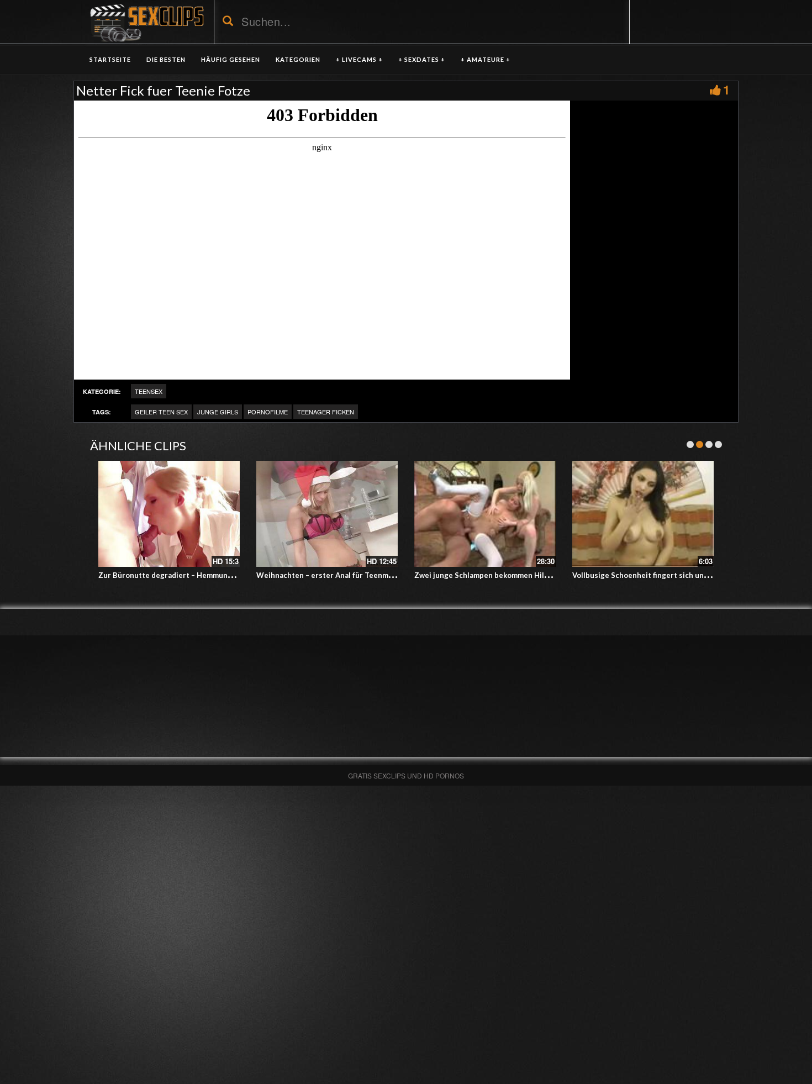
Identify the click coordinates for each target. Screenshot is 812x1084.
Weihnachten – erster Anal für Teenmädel (329, 575)
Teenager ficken (325, 411)
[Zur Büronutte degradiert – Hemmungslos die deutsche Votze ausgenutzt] (169, 514)
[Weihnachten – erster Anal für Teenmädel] (327, 514)
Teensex (148, 391)
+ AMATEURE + (485, 59)
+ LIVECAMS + (359, 59)
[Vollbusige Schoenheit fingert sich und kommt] (643, 514)
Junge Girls (217, 411)
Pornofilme (267, 411)
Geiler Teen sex (161, 411)
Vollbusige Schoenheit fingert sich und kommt (653, 575)
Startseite (110, 59)
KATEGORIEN (298, 59)
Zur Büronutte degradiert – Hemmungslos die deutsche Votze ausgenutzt (228, 575)
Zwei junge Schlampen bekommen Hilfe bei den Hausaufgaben (522, 575)
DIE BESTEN (166, 59)
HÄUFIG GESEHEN (230, 59)
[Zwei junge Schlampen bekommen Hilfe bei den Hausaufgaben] (485, 514)
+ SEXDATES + (421, 59)
